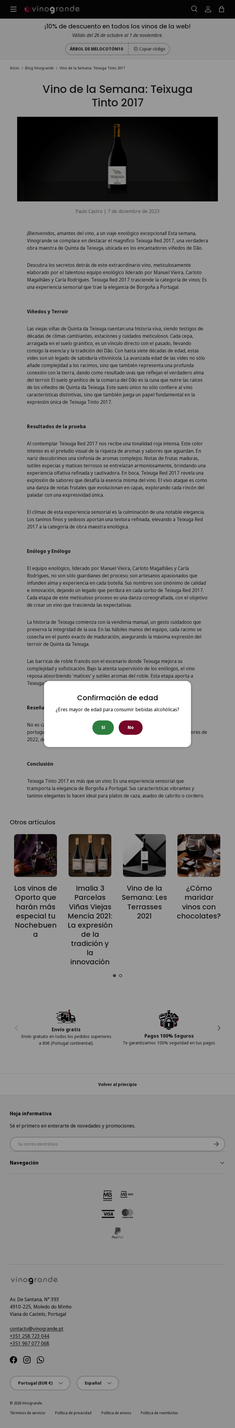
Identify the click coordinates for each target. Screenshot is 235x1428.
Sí (103, 727)
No (131, 727)
